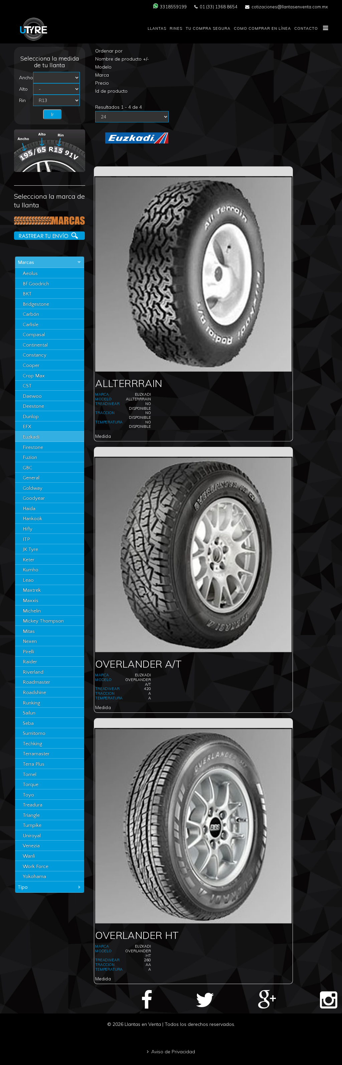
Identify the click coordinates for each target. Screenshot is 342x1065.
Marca (102, 75)
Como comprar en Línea (262, 28)
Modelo (103, 67)
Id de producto (111, 91)
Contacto (306, 28)
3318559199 (173, 6)
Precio (102, 83)
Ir (52, 114)
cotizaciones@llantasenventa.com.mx (289, 6)
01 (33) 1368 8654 (218, 6)
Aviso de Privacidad (173, 1052)
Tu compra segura (208, 28)
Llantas (157, 28)
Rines (176, 28)
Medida (103, 436)
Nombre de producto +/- (122, 59)
